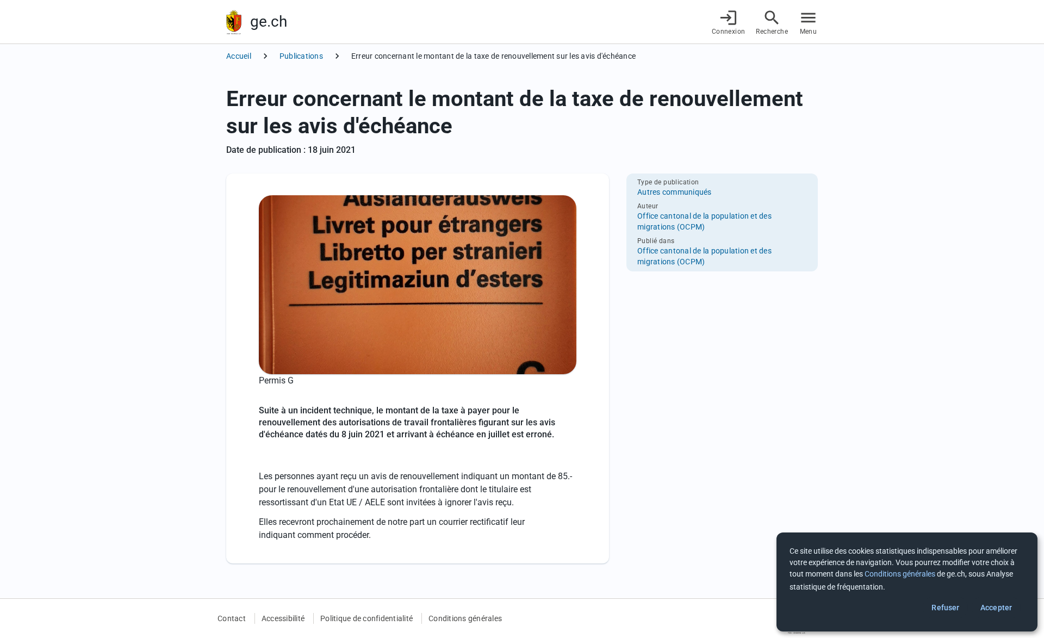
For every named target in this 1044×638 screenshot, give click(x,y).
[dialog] (906, 581)
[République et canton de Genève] (233, 22)
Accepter (996, 607)
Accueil (238, 56)
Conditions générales (465, 618)
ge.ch (268, 21)
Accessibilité (283, 618)
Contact (231, 618)
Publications (301, 56)
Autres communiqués (674, 192)
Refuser (945, 607)
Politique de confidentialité (366, 618)
